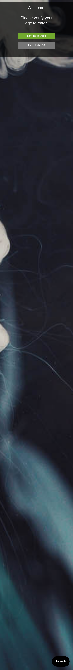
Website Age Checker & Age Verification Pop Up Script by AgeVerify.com (69, 669)
